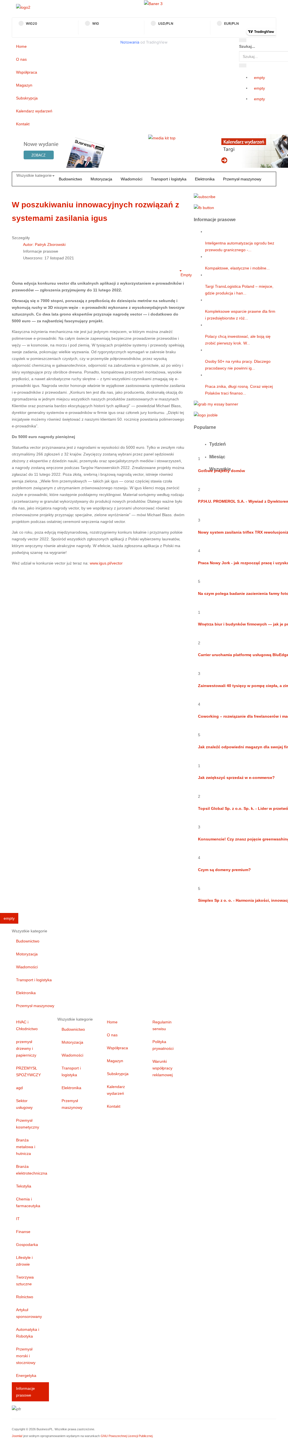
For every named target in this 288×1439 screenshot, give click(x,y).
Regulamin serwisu (162, 1025)
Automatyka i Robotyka (27, 1332)
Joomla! (17, 1436)
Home (21, 46)
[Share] (242, 65)
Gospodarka (27, 1244)
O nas (21, 59)
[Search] (242, 40)
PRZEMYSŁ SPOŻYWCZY (28, 1071)
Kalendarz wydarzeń (34, 111)
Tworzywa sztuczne (25, 1280)
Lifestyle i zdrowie (24, 1260)
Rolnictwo (24, 1297)
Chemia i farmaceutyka (28, 1202)
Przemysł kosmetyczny (27, 1123)
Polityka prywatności (163, 1045)
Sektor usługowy (24, 1104)
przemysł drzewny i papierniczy (26, 1048)
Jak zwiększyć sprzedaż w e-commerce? (236, 777)
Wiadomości (131, 179)
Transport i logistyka (168, 179)
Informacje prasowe (25, 1391)
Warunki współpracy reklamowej (162, 1068)
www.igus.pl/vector (106, 563)
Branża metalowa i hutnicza (25, 1147)
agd (19, 1088)
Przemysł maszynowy (242, 179)
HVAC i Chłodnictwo (27, 1025)
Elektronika (205, 179)
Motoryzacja (101, 179)
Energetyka (26, 1375)
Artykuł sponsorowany (29, 1313)
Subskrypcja (27, 98)
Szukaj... (247, 46)
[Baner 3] (153, 3)
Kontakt (23, 124)
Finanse (23, 1231)
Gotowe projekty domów (221, 470)
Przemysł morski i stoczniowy (25, 1356)
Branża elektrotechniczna (31, 1169)
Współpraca (26, 72)
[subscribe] (204, 196)
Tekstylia (23, 1186)
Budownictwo (70, 179)
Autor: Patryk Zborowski (44, 244)
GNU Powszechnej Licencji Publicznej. (127, 1436)
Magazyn (24, 85)
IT (18, 1218)
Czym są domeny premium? (224, 869)
